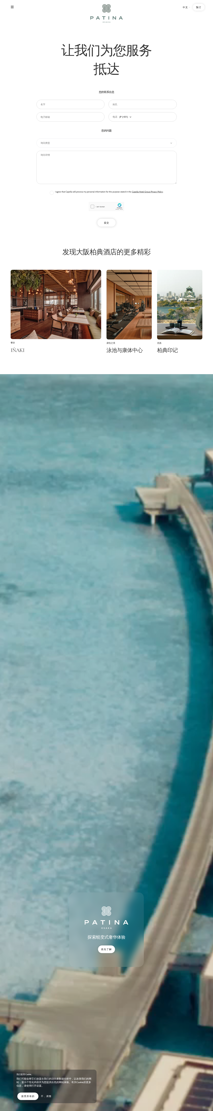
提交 (106, 222)
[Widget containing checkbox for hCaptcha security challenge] (106, 206)
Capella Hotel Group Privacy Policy (147, 191)
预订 (198, 7)
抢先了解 (106, 949)
